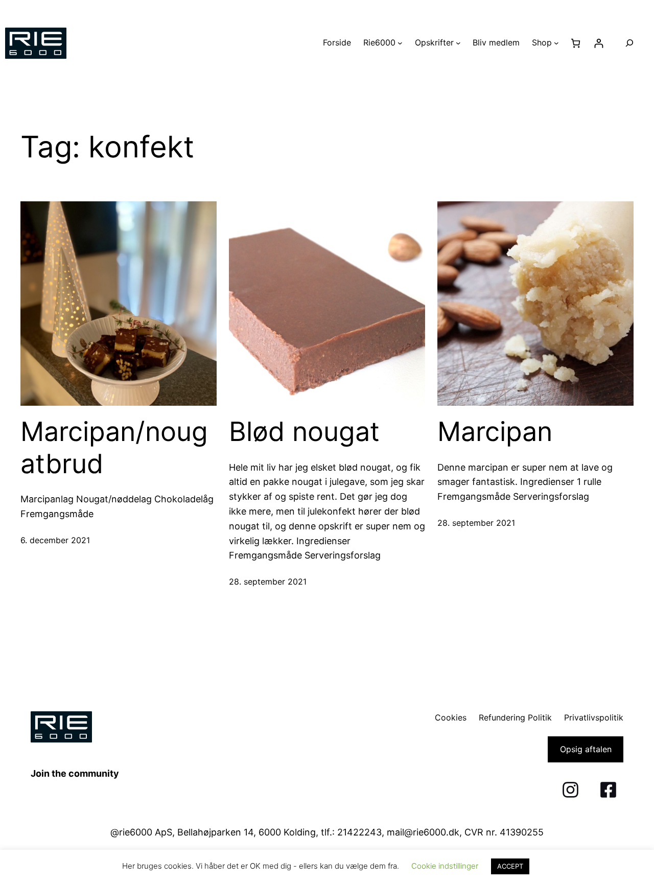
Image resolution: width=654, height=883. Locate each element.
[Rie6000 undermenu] (400, 42)
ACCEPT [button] (510, 866)
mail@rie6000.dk (423, 832)
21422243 (359, 832)
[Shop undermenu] (556, 42)
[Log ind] (598, 43)
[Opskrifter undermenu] (458, 42)
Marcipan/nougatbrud (114, 447)
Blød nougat (304, 432)
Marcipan (494, 432)
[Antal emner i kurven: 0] (575, 43)
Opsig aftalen (586, 749)
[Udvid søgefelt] (629, 43)
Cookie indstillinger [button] (444, 866)
